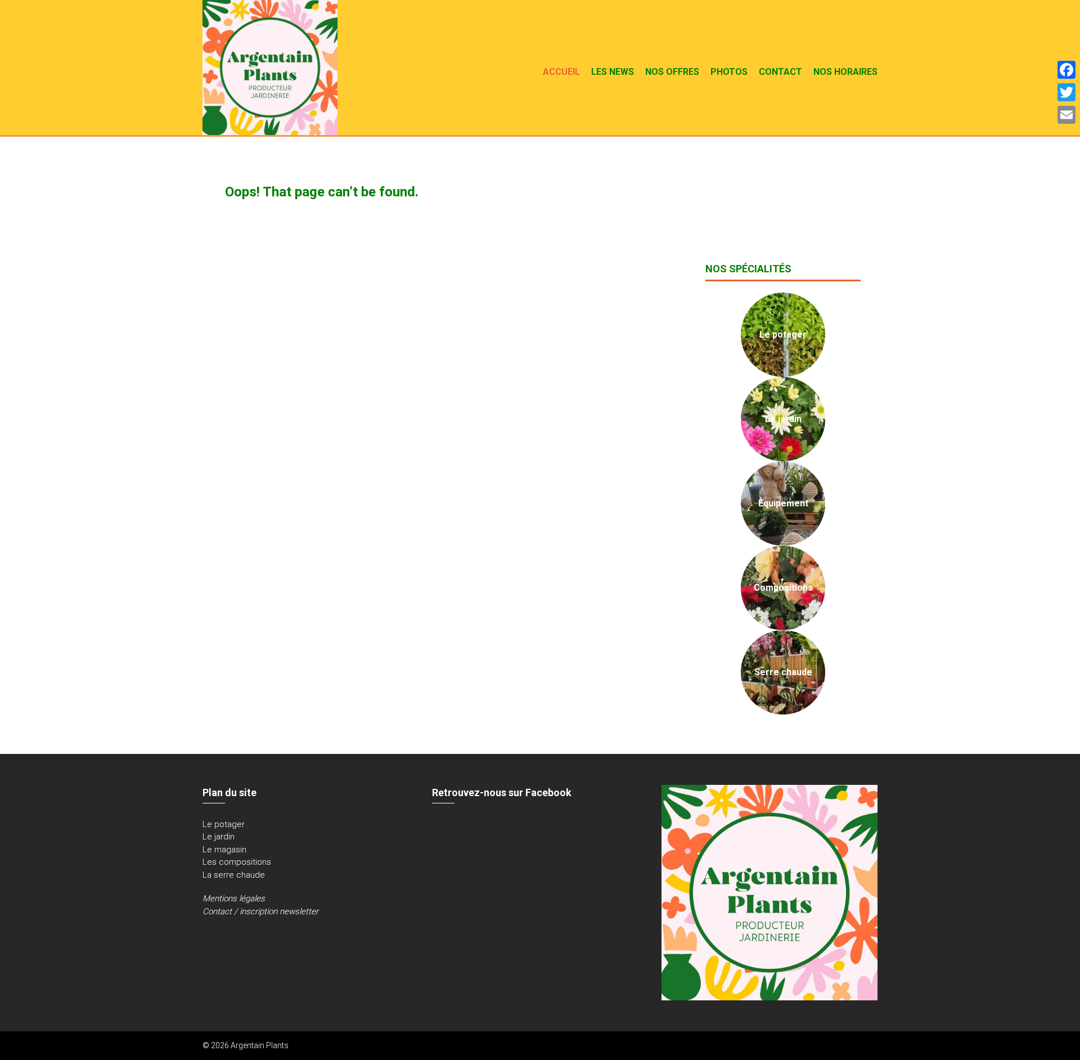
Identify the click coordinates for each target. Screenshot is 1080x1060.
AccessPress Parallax (838, 1045)
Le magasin (224, 850)
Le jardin (218, 837)
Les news (612, 71)
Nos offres (672, 71)
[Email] (1066, 115)
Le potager (223, 824)
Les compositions (236, 862)
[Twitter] (1066, 92)
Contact (780, 71)
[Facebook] (1066, 70)
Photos (729, 71)
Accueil (561, 71)
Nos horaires (845, 71)
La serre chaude (233, 875)
